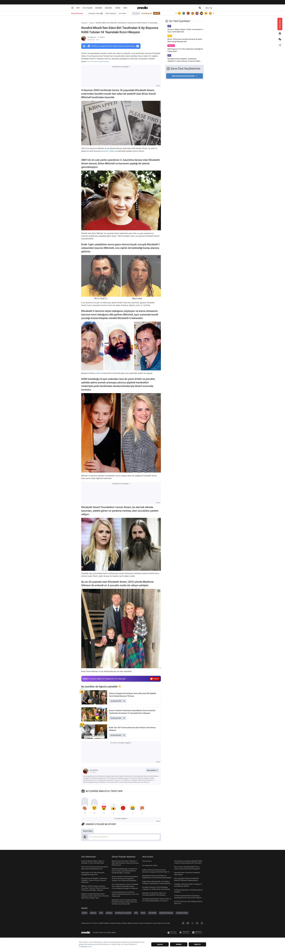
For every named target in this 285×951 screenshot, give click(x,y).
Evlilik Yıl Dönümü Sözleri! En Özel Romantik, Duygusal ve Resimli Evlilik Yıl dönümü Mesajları (155, 872)
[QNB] (179, 13)
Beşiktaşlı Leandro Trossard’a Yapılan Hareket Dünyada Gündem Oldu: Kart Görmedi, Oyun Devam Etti (124, 902)
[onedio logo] (142, 7)
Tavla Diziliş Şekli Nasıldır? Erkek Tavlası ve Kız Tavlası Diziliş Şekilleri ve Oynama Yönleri (156, 901)
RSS (168, 923)
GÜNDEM (98, 8)
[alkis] (206, 13)
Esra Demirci (96, 37)
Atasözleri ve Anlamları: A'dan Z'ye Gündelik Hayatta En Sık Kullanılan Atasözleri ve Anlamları (154, 895)
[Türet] (183, 13)
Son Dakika (152, 913)
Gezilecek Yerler (182, 913)
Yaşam (91, 23)
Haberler (84, 23)
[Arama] (200, 7)
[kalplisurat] (210, 13)
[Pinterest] (202, 923)
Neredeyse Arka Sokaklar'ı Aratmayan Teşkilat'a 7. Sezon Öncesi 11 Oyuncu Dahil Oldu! (183, 60)
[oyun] (201, 13)
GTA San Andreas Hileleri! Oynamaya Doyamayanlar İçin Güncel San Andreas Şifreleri (187, 897)
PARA (125, 8)
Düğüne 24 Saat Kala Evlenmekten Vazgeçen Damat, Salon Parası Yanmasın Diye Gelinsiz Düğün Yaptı (95, 896)
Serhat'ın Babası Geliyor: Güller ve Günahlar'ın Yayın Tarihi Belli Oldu (185, 30)
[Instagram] (183, 923)
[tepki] (84, 807)
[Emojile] (197, 13)
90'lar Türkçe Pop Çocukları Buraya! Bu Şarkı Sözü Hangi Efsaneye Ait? (184, 40)
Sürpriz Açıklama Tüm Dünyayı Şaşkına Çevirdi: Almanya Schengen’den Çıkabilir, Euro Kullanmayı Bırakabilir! (125, 878)
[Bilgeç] (188, 13)
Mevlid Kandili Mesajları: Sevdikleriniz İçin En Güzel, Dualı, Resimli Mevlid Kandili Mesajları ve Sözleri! (124, 871)
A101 (135, 913)
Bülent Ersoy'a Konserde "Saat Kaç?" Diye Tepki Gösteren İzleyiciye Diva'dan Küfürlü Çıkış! (125, 863)
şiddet (111, 151)
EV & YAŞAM (87, 8)
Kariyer (135, 923)
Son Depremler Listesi (149, 865)
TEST (78, 8)
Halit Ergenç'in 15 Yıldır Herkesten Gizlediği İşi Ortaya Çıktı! (185, 50)
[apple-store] (173, 932)
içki (141, 305)
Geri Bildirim (94, 923)
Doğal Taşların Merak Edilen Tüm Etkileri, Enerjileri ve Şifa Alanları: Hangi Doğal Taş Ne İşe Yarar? (156, 883)
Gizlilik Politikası (104, 923)
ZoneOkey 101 (146, 13)
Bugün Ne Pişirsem (166, 913)
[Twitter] (192, 923)
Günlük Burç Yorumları (123, 913)
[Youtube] (197, 923)
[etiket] (82, 690)
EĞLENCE (108, 8)
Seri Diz (156, 13)
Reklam (124, 923)
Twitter (84, 913)
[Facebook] (188, 923)
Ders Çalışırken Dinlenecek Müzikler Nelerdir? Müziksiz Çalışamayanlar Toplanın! (186, 880)
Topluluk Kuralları (115, 923)
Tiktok (143, 913)
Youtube (109, 913)
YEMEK (117, 8)
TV (169, 26)
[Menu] (72, 8)
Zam (101, 913)
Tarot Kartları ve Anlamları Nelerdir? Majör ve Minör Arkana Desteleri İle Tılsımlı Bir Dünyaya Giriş (188, 863)
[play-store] (185, 932)
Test (169, 36)
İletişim (130, 923)
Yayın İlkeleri (157, 923)
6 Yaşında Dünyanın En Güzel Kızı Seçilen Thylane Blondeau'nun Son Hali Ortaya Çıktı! (125, 894)
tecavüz (105, 151)
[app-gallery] (197, 932)
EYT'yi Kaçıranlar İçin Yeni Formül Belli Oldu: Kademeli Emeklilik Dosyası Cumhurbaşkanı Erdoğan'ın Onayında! (125, 886)
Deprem (93, 913)
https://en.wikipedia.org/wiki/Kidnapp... (98, 61)
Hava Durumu (147, 861)
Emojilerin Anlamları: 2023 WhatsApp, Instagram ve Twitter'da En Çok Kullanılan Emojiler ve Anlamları (156, 889)
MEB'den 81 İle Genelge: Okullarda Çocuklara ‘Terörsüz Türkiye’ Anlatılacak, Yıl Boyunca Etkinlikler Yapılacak (95, 888)
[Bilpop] (192, 13)
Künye (164, 923)
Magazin (171, 45)
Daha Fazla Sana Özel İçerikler (183, 76)
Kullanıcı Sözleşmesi (145, 923)
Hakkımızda (85, 923)
